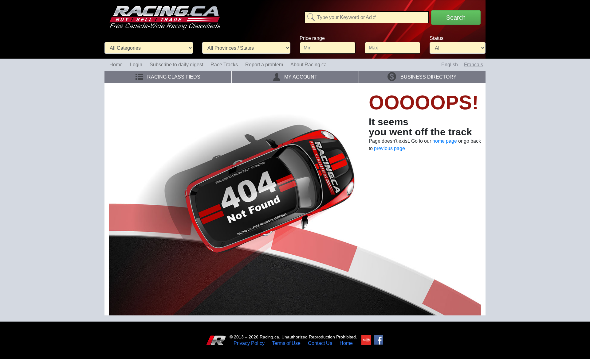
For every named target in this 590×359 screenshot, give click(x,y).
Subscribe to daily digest (176, 64)
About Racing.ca (308, 64)
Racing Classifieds (173, 76)
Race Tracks (224, 64)
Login (136, 64)
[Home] (164, 13)
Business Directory (428, 76)
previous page (389, 148)
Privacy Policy (249, 343)
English (449, 64)
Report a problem (264, 64)
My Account (300, 76)
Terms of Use (286, 343)
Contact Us (320, 343)
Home (116, 64)
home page (444, 141)
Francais (473, 64)
